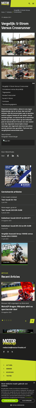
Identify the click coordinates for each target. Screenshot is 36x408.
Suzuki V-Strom (7, 98)
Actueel (9, 365)
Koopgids (10, 372)
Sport (8, 381)
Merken (9, 369)
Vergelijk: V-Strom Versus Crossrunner (15, 86)
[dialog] (18, 394)
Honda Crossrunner (9, 95)
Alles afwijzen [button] (27, 400)
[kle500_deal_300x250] (18, 254)
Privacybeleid (28, 397)
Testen (9, 376)
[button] (18, 405)
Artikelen (9, 12)
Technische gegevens (9, 104)
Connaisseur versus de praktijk (12, 89)
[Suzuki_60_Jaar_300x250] (18, 176)
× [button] (34, 383)
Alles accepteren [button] (9, 400)
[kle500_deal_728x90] (18, 331)
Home (3, 12)
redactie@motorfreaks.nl (14, 347)
